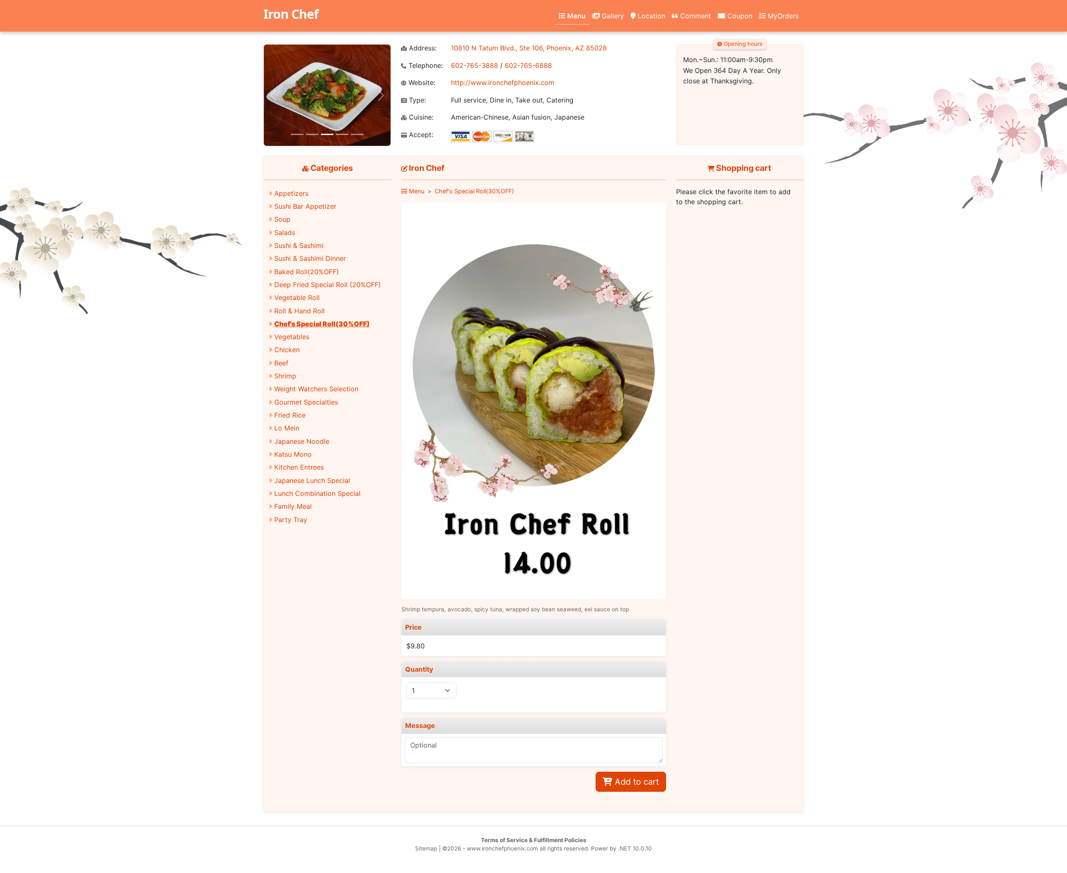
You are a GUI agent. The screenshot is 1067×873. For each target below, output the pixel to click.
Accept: (420, 135)
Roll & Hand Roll (299, 311)
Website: (420, 83)
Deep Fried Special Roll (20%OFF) (327, 284)
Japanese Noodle (301, 441)
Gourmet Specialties (306, 402)
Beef (281, 363)
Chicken (287, 349)
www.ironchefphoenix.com (502, 848)
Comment (694, 16)
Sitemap (426, 848)
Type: (416, 100)
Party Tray (290, 519)
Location (650, 16)
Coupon (738, 16)
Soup (282, 219)
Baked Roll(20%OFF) (306, 272)
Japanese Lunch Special (312, 480)
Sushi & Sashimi (298, 245)
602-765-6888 (528, 65)
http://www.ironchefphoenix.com (502, 82)
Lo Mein (286, 428)
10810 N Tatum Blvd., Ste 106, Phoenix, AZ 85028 (529, 48)
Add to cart (635, 782)
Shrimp (285, 376)
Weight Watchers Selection (316, 389)
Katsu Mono (293, 454)
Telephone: (424, 66)
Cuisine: (420, 117)
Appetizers (291, 193)
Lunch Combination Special (317, 493)
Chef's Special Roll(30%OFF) (322, 324)
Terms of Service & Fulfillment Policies (533, 840)
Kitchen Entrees (299, 467)
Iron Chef (290, 14)
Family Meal (293, 506)
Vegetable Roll (297, 297)
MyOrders (782, 16)
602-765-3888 (474, 65)
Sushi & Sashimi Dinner (310, 258)
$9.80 (415, 646)
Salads (284, 232)
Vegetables (291, 337)
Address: (421, 48)
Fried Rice (290, 415)
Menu (576, 16)
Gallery (612, 16)
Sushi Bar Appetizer (305, 206)
